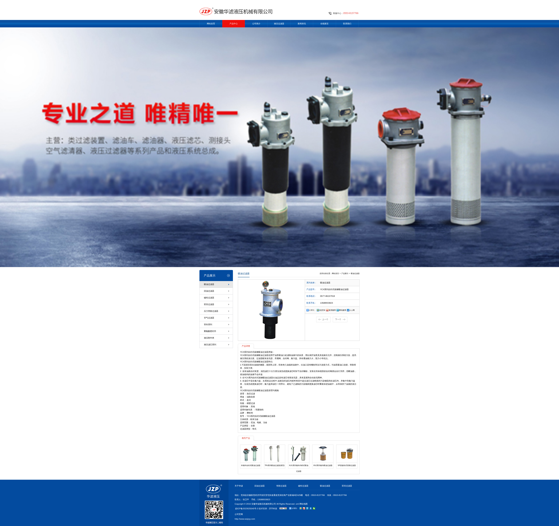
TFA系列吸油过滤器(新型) (275, 465)
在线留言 (324, 23)
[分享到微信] (314, 508)
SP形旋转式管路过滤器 (347, 465)
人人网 (352, 310)
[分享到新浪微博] (304, 508)
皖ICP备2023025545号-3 (246, 508)
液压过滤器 (279, 23)
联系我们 (347, 23)
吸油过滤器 (209, 284)
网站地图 (303, 504)
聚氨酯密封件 (210, 331)
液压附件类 (209, 338)
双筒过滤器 (209, 304)
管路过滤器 (281, 486)
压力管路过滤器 (211, 311)
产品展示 (344, 273)
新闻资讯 (302, 23)
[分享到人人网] (310, 508)
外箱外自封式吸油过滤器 (250, 465)
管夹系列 (208, 324)
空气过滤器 (209, 318)
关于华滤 (239, 486)
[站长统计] (283, 508)
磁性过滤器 (209, 297)
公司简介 (256, 23)
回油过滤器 (209, 291)
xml (297, 504)
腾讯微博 (342, 310)
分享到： (312, 310)
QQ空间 (322, 310)
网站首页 (211, 23)
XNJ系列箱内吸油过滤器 (322, 465)
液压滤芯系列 (210, 344)
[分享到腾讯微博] (307, 508)
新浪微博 (332, 310)
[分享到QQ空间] (300, 508)
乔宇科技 (273, 508)
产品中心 (234, 23)
